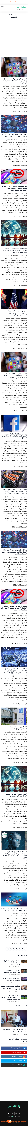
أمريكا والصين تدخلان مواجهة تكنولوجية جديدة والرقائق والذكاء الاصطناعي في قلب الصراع (16, 313)
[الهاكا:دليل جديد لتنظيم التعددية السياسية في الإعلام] (14, 716)
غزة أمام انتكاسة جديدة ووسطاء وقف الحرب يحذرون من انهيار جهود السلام (10, 988)
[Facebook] (18, 2)
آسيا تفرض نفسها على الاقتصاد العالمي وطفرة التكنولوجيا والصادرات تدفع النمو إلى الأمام (14, 250)
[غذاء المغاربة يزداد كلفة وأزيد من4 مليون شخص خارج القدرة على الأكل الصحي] (24, 963)
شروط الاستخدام (5, 1121)
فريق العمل (20, 1121)
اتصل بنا (25, 1121)
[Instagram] (15, 2)
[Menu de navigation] (2, 7)
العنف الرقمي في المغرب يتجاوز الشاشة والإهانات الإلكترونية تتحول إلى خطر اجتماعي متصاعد (15, 376)
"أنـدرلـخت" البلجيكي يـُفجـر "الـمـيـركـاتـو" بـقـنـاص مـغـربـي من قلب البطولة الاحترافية (10, 997)
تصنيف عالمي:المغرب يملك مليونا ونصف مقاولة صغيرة (12, 971)
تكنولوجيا (10, 14)
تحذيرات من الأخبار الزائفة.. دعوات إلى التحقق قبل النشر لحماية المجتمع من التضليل (14, 436)
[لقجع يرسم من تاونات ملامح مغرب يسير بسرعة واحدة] (14, 1019)
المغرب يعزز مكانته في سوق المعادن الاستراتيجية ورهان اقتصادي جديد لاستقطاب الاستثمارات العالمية (14, 492)
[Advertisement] (14, 38)
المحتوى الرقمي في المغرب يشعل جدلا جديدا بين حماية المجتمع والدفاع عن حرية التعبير (14, 81)
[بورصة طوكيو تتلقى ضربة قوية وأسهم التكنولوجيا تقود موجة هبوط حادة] (14, 124)
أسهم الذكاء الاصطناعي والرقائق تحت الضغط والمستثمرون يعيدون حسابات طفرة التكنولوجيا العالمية (14, 671)
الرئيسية (17, 14)
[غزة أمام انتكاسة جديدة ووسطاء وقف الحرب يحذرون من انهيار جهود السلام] (24, 988)
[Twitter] (13, 2)
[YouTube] (10, 2)
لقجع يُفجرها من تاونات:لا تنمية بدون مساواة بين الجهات (11, 979)
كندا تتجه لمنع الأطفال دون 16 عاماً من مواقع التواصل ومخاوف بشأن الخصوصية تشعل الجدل (14, 188)
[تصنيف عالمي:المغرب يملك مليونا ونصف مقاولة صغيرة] (24, 972)
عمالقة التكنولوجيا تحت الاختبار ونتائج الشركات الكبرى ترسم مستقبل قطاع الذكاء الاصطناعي (14, 552)
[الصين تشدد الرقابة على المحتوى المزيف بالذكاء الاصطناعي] (14, 779)
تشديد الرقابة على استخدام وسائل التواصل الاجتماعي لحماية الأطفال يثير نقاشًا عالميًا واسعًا (14, 608)
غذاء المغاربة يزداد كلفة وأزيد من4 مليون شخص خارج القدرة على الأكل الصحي (11, 962)
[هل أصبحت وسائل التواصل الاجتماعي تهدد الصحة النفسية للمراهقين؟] (14, 899)
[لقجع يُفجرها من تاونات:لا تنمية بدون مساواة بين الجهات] (24, 980)
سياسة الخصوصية (13, 1121)
